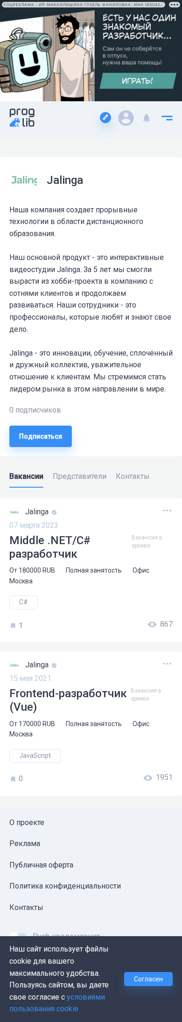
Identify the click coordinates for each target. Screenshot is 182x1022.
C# (23, 602)
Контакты (26, 907)
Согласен (148, 979)
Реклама (24, 843)
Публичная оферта (41, 865)
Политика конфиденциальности (65, 886)
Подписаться (40, 436)
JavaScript (35, 755)
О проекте (26, 822)
